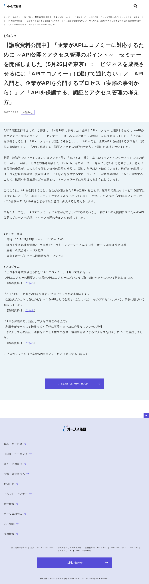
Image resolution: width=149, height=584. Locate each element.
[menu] (143, 6)
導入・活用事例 (13, 463)
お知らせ (17, 17)
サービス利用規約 (83, 550)
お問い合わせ (75, 562)
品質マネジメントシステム (42, 548)
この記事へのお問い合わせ (73, 383)
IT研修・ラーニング (16, 453)
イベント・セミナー (16, 493)
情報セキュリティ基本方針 (69, 548)
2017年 (27, 17)
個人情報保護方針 (19, 548)
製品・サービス (13, 443)
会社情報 (9, 503)
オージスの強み (13, 513)
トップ (6, 17)
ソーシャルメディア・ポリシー (124, 548)
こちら (29, 283)
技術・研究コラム (14, 473)
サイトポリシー (64, 550)
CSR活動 (9, 523)
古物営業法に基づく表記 (95, 548)
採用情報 (9, 533)
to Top (146, 415)
